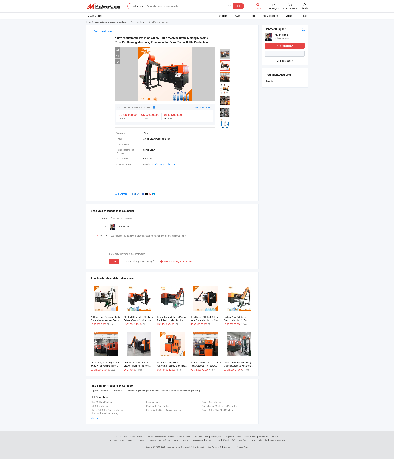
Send (114, 261)
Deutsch (186, 440)
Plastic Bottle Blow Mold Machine (217, 410)
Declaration (229, 447)
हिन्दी (233, 440)
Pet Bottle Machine (100, 406)
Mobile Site (263, 436)
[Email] (157, 194)
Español (130, 440)
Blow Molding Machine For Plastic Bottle (221, 406)
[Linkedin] (153, 194)
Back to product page (104, 31)
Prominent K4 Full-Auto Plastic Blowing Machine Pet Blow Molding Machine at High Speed (139, 365)
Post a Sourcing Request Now (176, 261)
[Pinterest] (150, 194)
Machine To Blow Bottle (157, 406)
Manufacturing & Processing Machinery (111, 22)
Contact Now (286, 45)
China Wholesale (184, 436)
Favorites (122, 193)
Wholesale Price (201, 436)
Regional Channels (233, 436)
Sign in (305, 8)
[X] (146, 194)
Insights (274, 436)
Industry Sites (216, 436)
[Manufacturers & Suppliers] (103, 6)
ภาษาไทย (242, 440)
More (93, 418)
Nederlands (198, 440)
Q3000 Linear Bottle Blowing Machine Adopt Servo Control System (237, 365)
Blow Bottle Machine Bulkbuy (105, 413)
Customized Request (167, 164)
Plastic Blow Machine (212, 402)
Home (88, 22)
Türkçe (252, 440)
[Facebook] (143, 194)
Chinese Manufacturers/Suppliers (160, 436)
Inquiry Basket (286, 60)
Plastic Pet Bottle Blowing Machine (107, 410)
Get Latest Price (203, 107)
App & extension (270, 15)
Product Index (250, 436)
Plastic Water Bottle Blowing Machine (164, 410)
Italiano (177, 440)
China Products (136, 436)
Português (141, 440)
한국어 (217, 440)
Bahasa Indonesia (277, 440)
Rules (305, 15)
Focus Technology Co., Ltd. (177, 447)
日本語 (226, 440)
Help (253, 15)
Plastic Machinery (138, 22)
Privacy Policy (243, 447)
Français (152, 440)
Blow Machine (153, 402)
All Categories (96, 15)
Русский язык (165, 440)
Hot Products (121, 436)
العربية (208, 440)
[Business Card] (303, 29)
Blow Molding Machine (158, 22)
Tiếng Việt (262, 440)
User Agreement (214, 447)
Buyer (237, 15)
